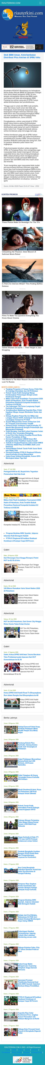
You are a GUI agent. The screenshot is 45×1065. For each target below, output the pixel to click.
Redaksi (27, 1052)
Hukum (20, 1050)
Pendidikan (6, 1052)
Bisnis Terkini (17, 1052)
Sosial (27, 1050)
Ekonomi (35, 1050)
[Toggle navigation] (40, 3)
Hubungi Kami (36, 1052)
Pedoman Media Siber (22, 1055)
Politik (14, 1050)
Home (8, 1050)
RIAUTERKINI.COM (11, 3)
